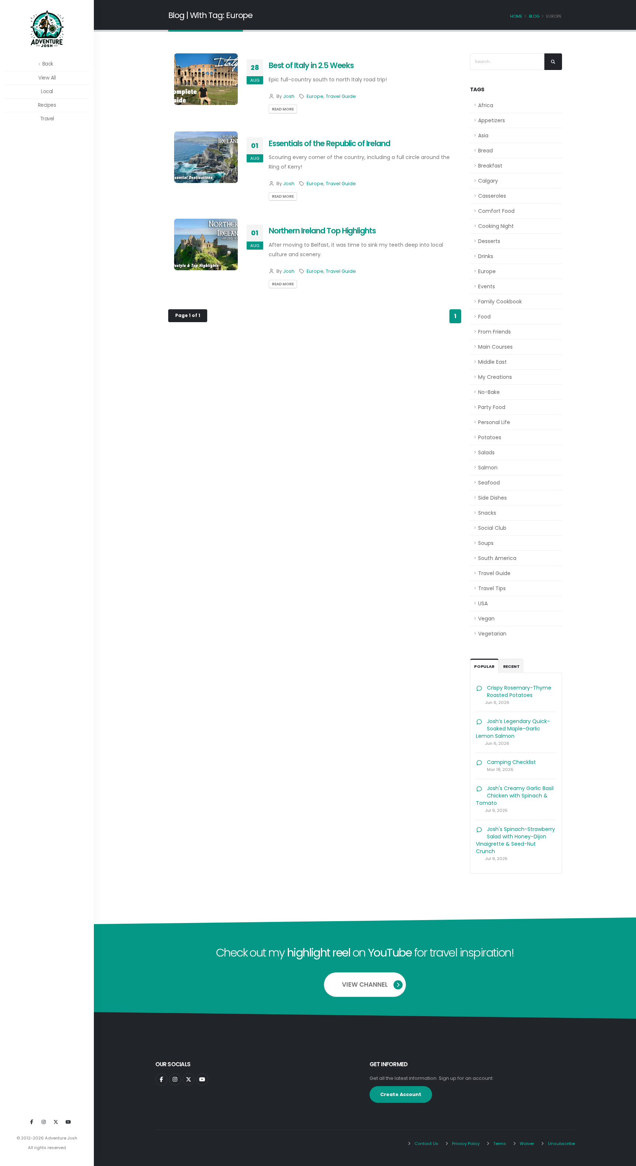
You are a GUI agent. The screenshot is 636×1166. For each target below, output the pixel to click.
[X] (56, 1122)
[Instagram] (44, 1122)
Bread (485, 150)
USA (483, 603)
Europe (315, 96)
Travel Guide (341, 96)
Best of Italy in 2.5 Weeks (311, 65)
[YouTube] (68, 1122)
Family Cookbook (500, 301)
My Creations (495, 377)
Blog (534, 16)
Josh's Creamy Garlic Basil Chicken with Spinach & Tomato (515, 796)
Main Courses (495, 346)
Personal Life (494, 422)
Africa (485, 105)
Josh (288, 96)
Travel (47, 118)
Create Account (400, 1094)
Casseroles (492, 196)
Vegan (486, 618)
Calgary (488, 180)
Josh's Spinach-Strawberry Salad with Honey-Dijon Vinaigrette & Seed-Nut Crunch (515, 840)
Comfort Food (496, 211)
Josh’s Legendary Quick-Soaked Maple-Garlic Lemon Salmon (513, 729)
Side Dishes (492, 497)
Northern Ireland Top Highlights (322, 230)
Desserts (489, 241)
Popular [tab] (484, 666)
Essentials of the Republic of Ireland (329, 143)
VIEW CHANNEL (365, 984)
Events (486, 286)
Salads (486, 452)
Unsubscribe (561, 1143)
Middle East (492, 362)
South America (497, 558)
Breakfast (490, 165)
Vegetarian (492, 633)
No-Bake (489, 392)
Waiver (526, 1143)
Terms (499, 1143)
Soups (486, 543)
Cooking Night (496, 226)
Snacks (487, 513)
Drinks (485, 256)
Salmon (488, 467)
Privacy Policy (465, 1143)
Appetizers (491, 120)
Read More (283, 109)
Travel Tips (492, 588)
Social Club (492, 528)
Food (484, 316)
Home (516, 16)
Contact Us (425, 1143)
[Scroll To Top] (623, 1157)
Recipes (47, 105)
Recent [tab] (511, 666)
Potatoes (489, 437)
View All (47, 77)
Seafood (489, 482)
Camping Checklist (511, 762)
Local (47, 91)
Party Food (491, 407)
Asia (483, 135)
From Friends (494, 331)
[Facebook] (31, 1122)
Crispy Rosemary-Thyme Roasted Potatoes (519, 691)
